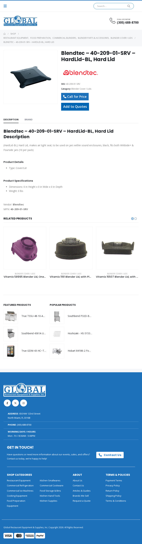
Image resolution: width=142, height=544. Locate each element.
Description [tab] (11, 119)
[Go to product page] (25, 248)
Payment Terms (114, 480)
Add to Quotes (75, 106)
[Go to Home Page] (4, 34)
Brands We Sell (81, 495)
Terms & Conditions (116, 500)
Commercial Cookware (51, 485)
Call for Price (77, 96)
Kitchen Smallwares (50, 480)
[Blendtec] (80, 72)
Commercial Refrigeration (20, 485)
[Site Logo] (13, 20)
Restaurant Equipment (18, 480)
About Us (77, 480)
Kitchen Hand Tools (50, 495)
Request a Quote (82, 500)
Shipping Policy (113, 495)
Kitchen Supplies (48, 500)
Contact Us (112, 455)
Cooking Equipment (17, 495)
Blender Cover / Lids (81, 88)
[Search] (129, 6)
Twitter (15, 403)
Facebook (7, 403)
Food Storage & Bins (50, 490)
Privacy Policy (113, 485)
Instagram (23, 403)
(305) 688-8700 (24, 424)
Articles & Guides (82, 490)
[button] (6, 6)
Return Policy (112, 490)
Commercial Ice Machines (20, 490)
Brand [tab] (29, 119)
